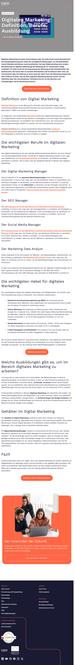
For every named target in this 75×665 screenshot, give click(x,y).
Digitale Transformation (7, 13)
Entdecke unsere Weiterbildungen (36, 478)
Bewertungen (5, 595)
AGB (2, 610)
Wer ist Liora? (5, 589)
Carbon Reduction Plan (8, 623)
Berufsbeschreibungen (46, 605)
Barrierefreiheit (6, 626)
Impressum (4, 607)
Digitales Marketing (9, 105)
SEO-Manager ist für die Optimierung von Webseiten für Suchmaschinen (34, 207)
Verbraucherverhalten (28, 158)
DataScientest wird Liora (46, 608)
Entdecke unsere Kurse (37, 352)
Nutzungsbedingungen (8, 613)
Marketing (31, 116)
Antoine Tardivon (14, 37)
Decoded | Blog (43, 602)
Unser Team (42, 589)
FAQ (2, 601)
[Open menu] (70, 4)
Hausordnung (5, 598)
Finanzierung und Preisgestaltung (11, 592)
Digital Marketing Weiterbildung (36, 89)
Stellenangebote (44, 592)
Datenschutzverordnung (9, 604)
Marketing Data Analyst (36, 257)
